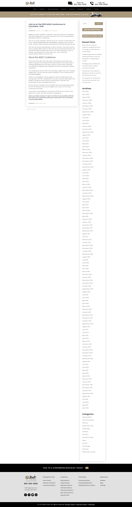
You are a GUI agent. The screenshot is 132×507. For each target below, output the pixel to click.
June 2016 (85, 263)
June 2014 (85, 332)
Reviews (102, 480)
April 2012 (85, 408)
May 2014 (85, 335)
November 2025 (87, 106)
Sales (84, 440)
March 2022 (86, 210)
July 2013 (85, 364)
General (85, 423)
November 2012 (87, 388)
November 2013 (87, 353)
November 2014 (87, 318)
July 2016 (85, 260)
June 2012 (85, 402)
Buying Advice (87, 417)
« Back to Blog (31, 109)
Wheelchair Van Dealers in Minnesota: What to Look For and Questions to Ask (91, 73)
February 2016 (87, 274)
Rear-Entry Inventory (67, 493)
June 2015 (85, 298)
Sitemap (103, 485)
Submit (99, 23)
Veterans (85, 449)
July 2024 (85, 138)
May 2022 (85, 205)
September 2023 (87, 167)
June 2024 (85, 141)
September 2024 (88, 132)
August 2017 (86, 234)
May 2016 (85, 266)
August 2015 (86, 292)
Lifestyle (85, 431)
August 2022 (86, 199)
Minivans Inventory (66, 485)
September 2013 (87, 359)
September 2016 (87, 254)
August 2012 (86, 396)
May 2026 (85, 91)
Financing (71, 9)
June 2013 (85, 367)
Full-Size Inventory (66, 488)
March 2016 (86, 271)
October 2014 (86, 321)
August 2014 (86, 327)
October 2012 (86, 390)
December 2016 (87, 245)
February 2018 (87, 219)
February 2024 (87, 152)
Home (35, 9)
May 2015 (85, 300)
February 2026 (87, 100)
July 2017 (85, 237)
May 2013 (85, 370)
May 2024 (85, 144)
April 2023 (85, 181)
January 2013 (86, 382)
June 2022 (85, 202)
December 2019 (87, 213)
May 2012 (85, 405)
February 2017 (87, 239)
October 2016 (86, 251)
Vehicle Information (53, 9)
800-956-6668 (31, 484)
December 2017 (87, 225)
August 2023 (86, 170)
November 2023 (87, 161)
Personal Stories (87, 437)
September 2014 (87, 324)
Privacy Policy (70, 504)
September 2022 (87, 196)
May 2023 (85, 178)
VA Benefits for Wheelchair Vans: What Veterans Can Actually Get (91, 80)
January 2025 (86, 126)
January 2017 (86, 242)
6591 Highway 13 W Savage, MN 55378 (31, 489)
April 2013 (85, 373)
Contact (96, 9)
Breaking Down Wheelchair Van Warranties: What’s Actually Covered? (91, 66)
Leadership (86, 429)
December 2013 (87, 350)
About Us (88, 9)
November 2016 (87, 248)
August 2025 (86, 115)
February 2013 (87, 379)
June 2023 (85, 176)
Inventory (42, 9)
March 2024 (86, 149)
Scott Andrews (53, 31)
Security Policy (81, 504)
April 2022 (85, 208)
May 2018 (85, 216)
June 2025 (85, 120)
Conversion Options (49, 485)
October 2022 (87, 193)
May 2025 (85, 123)
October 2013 (86, 356)
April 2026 (85, 94)
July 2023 (85, 173)
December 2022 (87, 190)
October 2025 (87, 109)
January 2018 (86, 222)
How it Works (47, 480)
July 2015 (85, 295)
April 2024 (85, 147)
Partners (85, 434)
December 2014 (87, 315)
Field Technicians (88, 420)
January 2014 (86, 347)
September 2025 (88, 112)
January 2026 (86, 103)
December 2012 (87, 385)
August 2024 (86, 135)
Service (84, 443)
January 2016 (86, 277)
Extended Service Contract (87, 485)
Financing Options (84, 480)
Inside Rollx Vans (40, 103)
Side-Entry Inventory (67, 490)
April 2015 (85, 303)
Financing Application (85, 483)
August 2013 (86, 361)
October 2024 (87, 129)
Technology (86, 446)
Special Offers (65, 495)
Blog (101, 483)
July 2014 (85, 329)
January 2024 (86, 155)
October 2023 (87, 164)
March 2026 (86, 97)
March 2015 (86, 306)
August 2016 (86, 257)
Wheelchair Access (88, 452)
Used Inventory (65, 483)
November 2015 (87, 283)
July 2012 (85, 399)
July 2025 (85, 118)
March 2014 (86, 341)
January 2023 (86, 187)
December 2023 (87, 158)
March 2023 (86, 184)
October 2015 (86, 286)
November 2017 (87, 228)
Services (63, 9)
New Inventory (65, 480)
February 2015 (87, 309)
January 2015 (86, 312)
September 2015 (87, 289)
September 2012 (87, 393)
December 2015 (87, 280)
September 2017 (87, 231)
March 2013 (86, 376)
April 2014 (85, 338)
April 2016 (85, 269)
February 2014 (87, 344)
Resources (80, 9)
